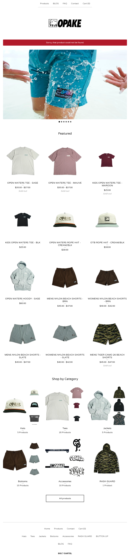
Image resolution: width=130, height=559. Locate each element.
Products (44, 3)
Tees (32, 536)
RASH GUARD (85, 536)
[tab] (59, 122)
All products (65, 498)
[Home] (65, 23)
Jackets (42, 536)
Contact (75, 3)
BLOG (56, 3)
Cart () (86, 3)
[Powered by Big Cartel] (65, 553)
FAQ (65, 3)
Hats (24, 536)
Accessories (68, 536)
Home (47, 528)
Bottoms (54, 536)
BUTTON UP (102, 536)
